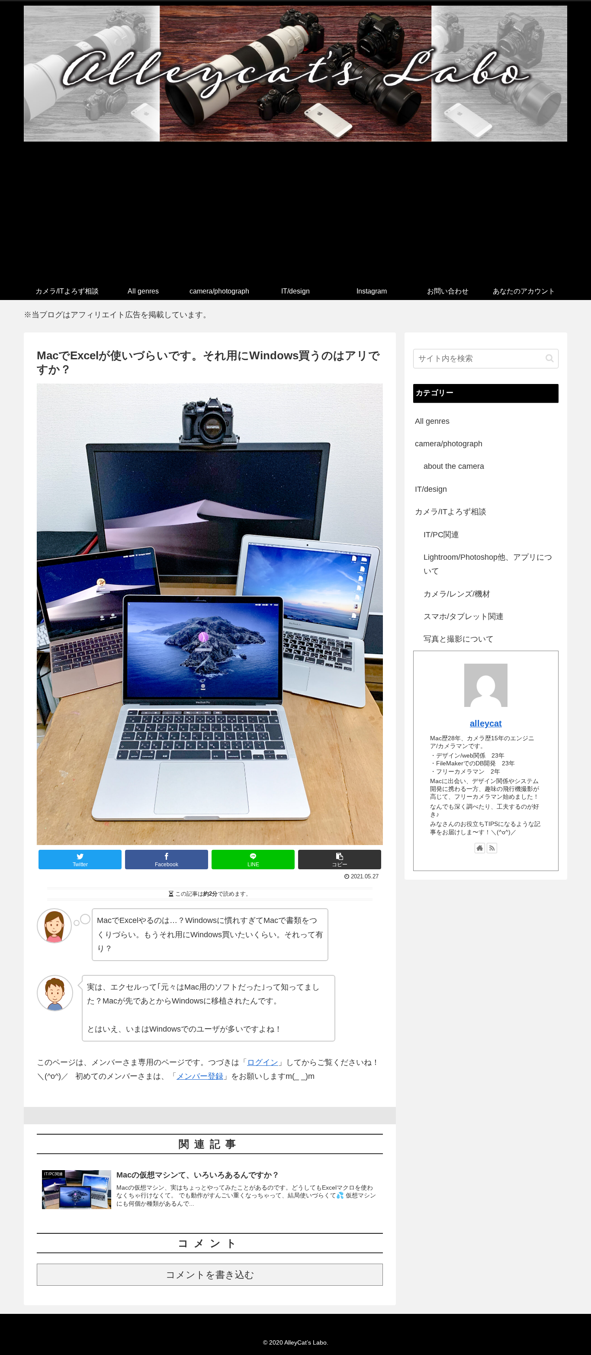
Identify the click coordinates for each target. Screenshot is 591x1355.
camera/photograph (448, 443)
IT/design (431, 489)
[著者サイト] (480, 848)
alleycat (486, 723)
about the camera (454, 466)
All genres (432, 421)
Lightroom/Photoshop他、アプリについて (488, 564)
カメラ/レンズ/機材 (457, 594)
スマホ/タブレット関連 (464, 616)
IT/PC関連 (441, 534)
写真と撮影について (459, 639)
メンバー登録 (200, 1076)
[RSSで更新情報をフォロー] (492, 848)
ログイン (262, 1062)
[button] (549, 358)
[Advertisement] (295, 217)
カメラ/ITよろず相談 (450, 511)
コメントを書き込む (210, 1274)
